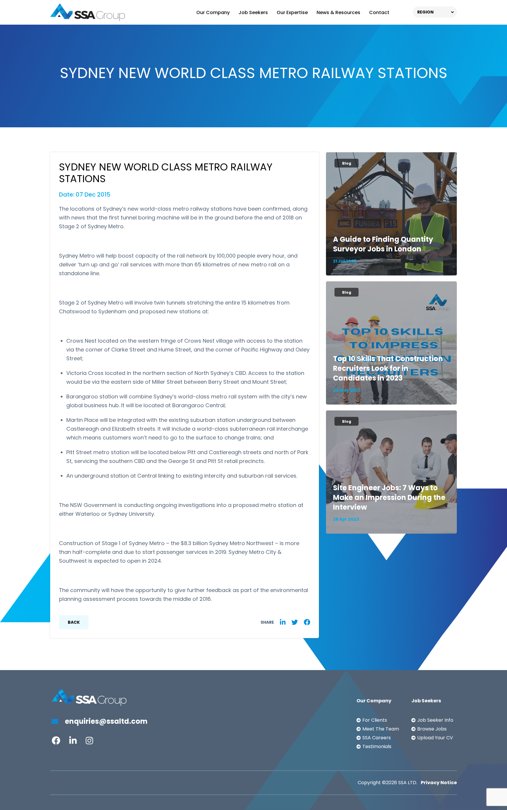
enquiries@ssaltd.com (105, 721)
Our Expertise (292, 12)
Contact (379, 12)
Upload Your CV (435, 737)
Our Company (213, 12)
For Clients (374, 720)
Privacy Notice (439, 782)
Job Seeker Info (435, 720)
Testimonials (376, 746)
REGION (425, 12)
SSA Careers (376, 737)
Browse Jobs (432, 729)
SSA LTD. (407, 782)
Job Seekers (253, 12)
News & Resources (338, 12)
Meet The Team (380, 729)
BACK (74, 622)
